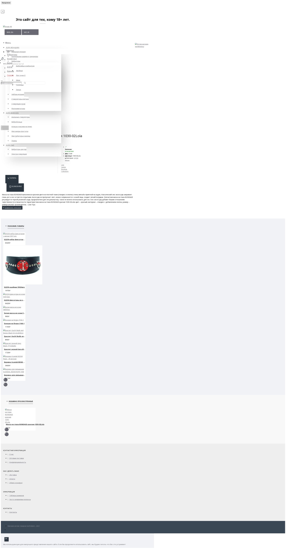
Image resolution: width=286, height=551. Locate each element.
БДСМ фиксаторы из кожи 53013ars (14, 300)
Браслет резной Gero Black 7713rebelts (14, 349)
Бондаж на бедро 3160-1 (14, 323)
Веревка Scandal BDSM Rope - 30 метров (14, 362)
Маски (67, 160)
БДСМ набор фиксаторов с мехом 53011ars (14, 239)
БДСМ (76, 158)
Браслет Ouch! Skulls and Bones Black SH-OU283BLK (14, 336)
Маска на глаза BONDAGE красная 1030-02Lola (25, 424)
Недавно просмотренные (21, 401)
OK (6, 538)
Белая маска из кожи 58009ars (14, 313)
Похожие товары (16, 226)
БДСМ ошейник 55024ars (14, 287)
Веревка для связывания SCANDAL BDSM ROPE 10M (14, 375)
